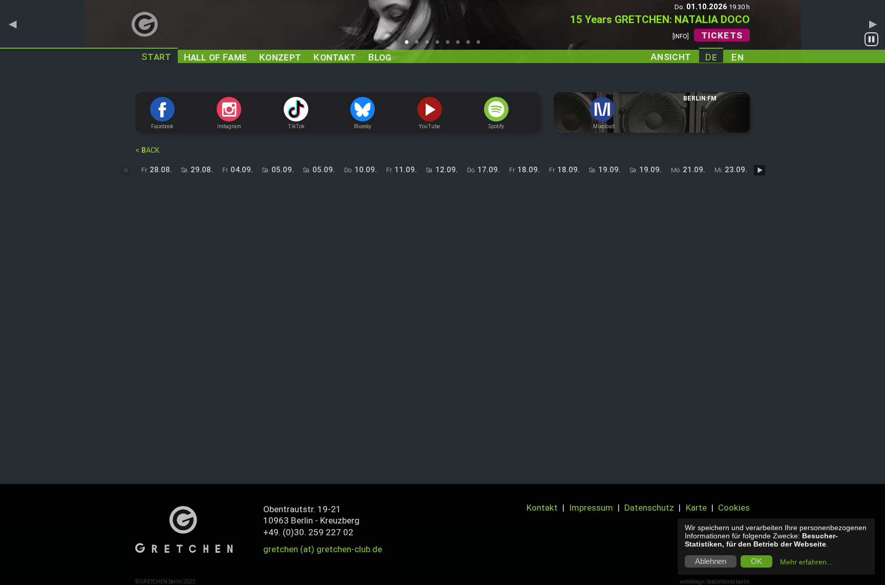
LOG (379, 57)
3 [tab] (429, 45)
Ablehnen (710, 561)
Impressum (591, 507)
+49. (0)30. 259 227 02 (308, 532)
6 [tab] (460, 45)
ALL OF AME (215, 57)
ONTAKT (334, 57)
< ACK (147, 150)
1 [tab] (409, 45)
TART (156, 57)
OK (756, 561)
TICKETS (722, 35)
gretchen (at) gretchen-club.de (322, 549)
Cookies (734, 507)
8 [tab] (481, 45)
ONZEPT (280, 57)
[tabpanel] (442, 31)
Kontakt (542, 507)
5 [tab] (450, 45)
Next (873, 23)
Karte (696, 507)
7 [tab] (470, 45)
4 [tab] (440, 45)
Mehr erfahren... (806, 562)
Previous (12, 23)
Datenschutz (649, 507)
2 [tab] (419, 45)
